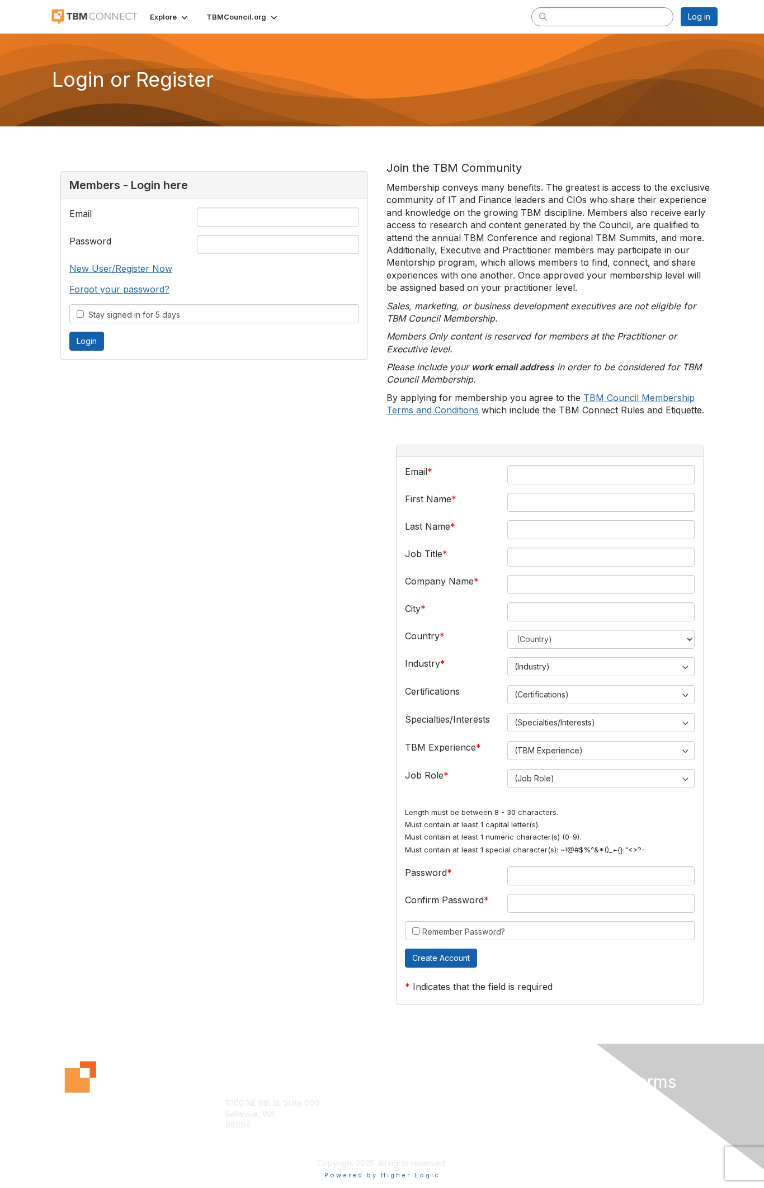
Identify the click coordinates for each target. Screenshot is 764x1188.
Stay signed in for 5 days (132, 314)
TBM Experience (440, 747)
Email (80, 213)
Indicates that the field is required (483, 986)
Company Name (439, 581)
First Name (428, 499)
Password (90, 241)
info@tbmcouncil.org (263, 1146)
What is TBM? (411, 1114)
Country (422, 636)
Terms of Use (573, 1114)
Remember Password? (463, 931)
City (413, 608)
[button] (170, 16)
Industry (422, 663)
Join (394, 1102)
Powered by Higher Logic (382, 1175)
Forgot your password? (119, 289)
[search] (543, 16)
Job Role (424, 775)
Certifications (432, 691)
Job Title (423, 553)
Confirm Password (444, 900)
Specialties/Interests (447, 719)
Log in (699, 16)
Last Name (427, 526)
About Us (565, 1102)
